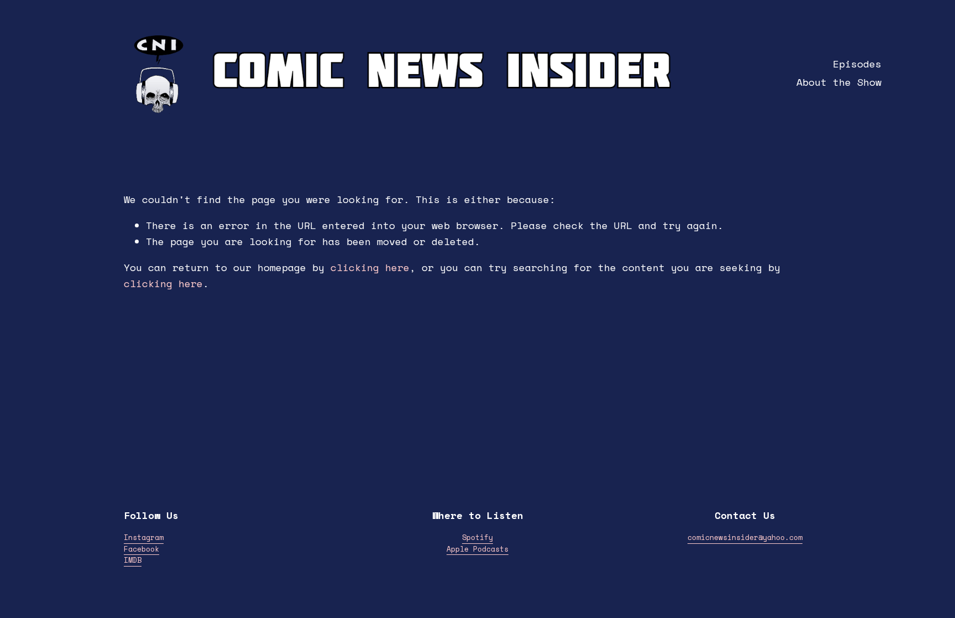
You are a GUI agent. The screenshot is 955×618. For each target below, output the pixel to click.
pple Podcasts (479, 549)
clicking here (370, 267)
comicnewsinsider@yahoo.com (745, 537)
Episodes (857, 63)
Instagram (144, 537)
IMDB (132, 560)
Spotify (477, 537)
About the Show (838, 82)
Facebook (141, 549)
